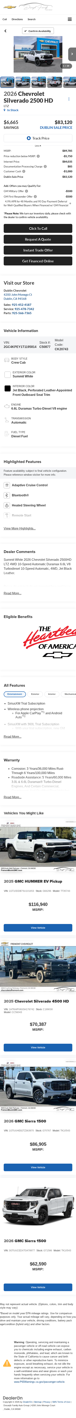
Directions (17, 19)
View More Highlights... (20, 528)
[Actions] (68, 99)
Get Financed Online (38, 261)
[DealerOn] (13, 1397)
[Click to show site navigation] (70, 19)
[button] (4, 19)
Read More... (12, 593)
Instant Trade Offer (38, 250)
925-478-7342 (24, 309)
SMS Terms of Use (61, 1402)
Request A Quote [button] (38, 239)
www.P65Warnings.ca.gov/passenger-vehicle (39, 1381)
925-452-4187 (21, 304)
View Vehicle (38, 928)
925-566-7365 (22, 313)
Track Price (40, 138)
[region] (38, 185)
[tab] (15, 694)
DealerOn (27, 1402)
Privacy (46, 1402)
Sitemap (38, 1402)
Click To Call (38, 228)
